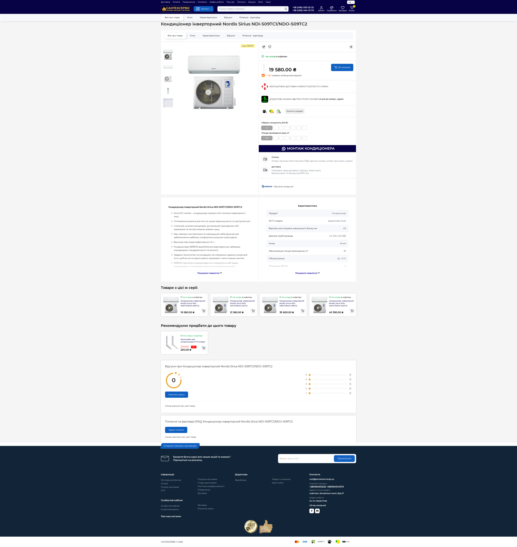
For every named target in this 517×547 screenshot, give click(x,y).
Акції (268, 2)
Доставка (165, 2)
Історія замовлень (170, 509)
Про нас (230, 2)
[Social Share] (351, 47)
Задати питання (176, 430)
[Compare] (263, 47)
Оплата (176, 2)
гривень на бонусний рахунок (284, 75)
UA (349, 2)
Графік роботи (217, 2)
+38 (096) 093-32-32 (303, 7)
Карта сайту (278, 483)
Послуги (241, 2)
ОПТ (163, 490)
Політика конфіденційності (211, 486)
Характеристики (208, 17)
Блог (260, 2)
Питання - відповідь (249, 17)
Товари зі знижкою (281, 479)
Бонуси (252, 2)
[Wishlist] (269, 47)
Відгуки (228, 17)
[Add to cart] (203, 311)
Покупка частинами (207, 479)
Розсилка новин (206, 508)
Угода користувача (207, 483)
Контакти (202, 2)
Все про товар (172, 17)
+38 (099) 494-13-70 (303, 10)
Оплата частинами (170, 487)
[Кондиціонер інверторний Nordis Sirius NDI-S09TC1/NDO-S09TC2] (214, 82)
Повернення (189, 2)
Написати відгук (176, 394)
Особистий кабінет (170, 506)
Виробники (241, 480)
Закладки (202, 505)
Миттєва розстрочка (171, 480)
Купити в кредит (295, 111)
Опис (190, 17)
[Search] (286, 9)
